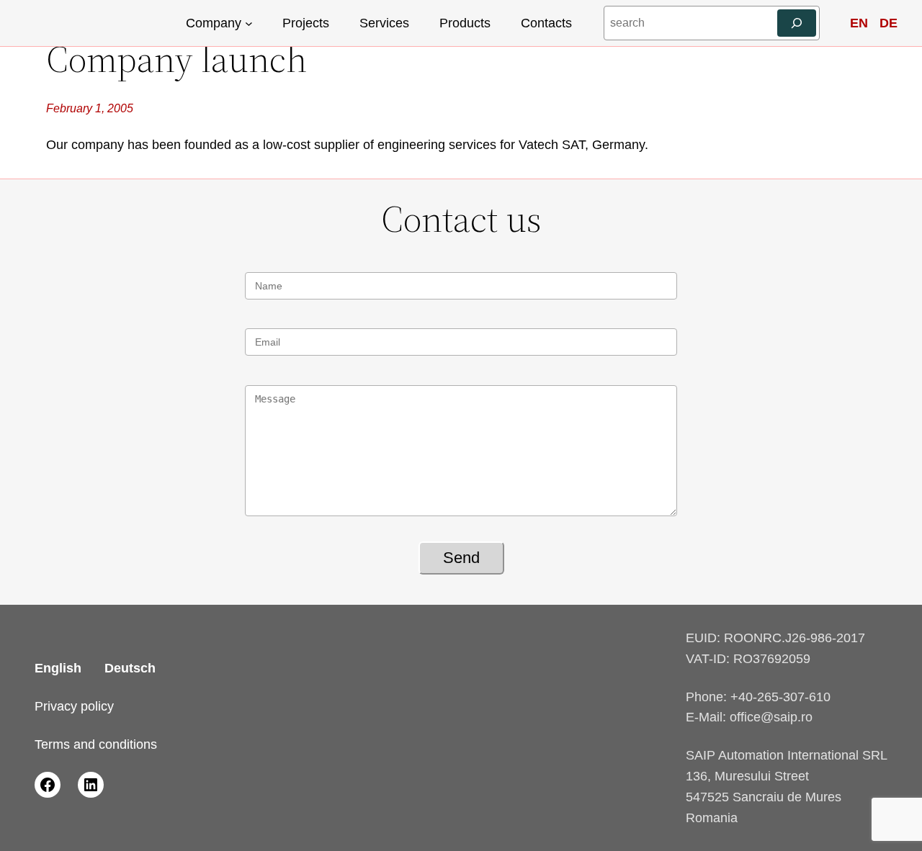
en (859, 23)
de (889, 23)
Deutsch (130, 668)
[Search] (796, 23)
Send (461, 558)
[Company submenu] (249, 23)
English (58, 668)
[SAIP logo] (86, 23)
